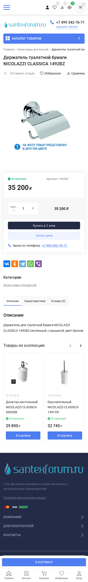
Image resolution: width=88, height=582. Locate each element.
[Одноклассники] (14, 263)
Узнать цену (44, 235)
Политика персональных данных (24, 497)
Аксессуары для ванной (33, 49)
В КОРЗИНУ (44, 562)
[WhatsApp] (30, 263)
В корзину (23, 435)
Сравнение (79, 73)
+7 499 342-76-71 (70, 22)
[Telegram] (22, 263)
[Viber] (38, 263)
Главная (8, 49)
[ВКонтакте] (6, 263)
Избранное (53, 73)
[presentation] (70, 345)
